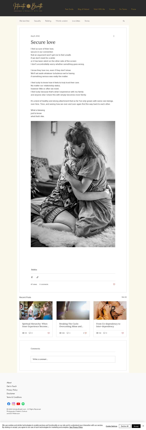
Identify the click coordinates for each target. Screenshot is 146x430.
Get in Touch (12, 386)
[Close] (143, 426)
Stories (87, 21)
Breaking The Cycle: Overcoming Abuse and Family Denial (70, 325)
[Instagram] (14, 404)
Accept (136, 426)
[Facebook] (9, 404)
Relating (48, 21)
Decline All (124, 426)
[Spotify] (23, 404)
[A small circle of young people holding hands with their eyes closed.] (36, 310)
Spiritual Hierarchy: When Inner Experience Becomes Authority (35, 325)
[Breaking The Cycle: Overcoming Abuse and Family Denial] (73, 310)
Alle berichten (24, 21)
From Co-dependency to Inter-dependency (108, 325)
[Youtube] (18, 404)
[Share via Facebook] (32, 277)
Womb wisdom (62, 21)
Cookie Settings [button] (111, 426)
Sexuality (37, 21)
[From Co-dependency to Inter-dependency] (110, 310)
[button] (83, 9)
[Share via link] (37, 277)
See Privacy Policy (76, 427)
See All (124, 297)
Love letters (76, 21)
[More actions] (113, 36)
